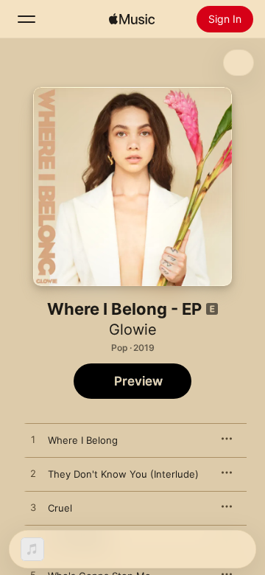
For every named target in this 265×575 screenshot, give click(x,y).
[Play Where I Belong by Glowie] (33, 440)
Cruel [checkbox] (60, 508)
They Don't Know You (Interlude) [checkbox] (123, 474)
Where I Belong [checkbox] (83, 440)
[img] (132, 19)
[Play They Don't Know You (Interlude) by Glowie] (33, 474)
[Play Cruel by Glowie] (33, 508)
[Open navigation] (26, 19)
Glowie (133, 329)
